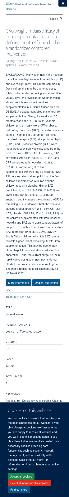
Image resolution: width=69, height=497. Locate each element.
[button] (62, 3)
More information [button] (18, 283)
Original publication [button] (46, 283)
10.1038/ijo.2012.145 (18, 297)
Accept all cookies (21, 476)
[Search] (61, 18)
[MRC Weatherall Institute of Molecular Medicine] (29, 5)
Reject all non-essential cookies (29, 483)
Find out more (18, 489)
